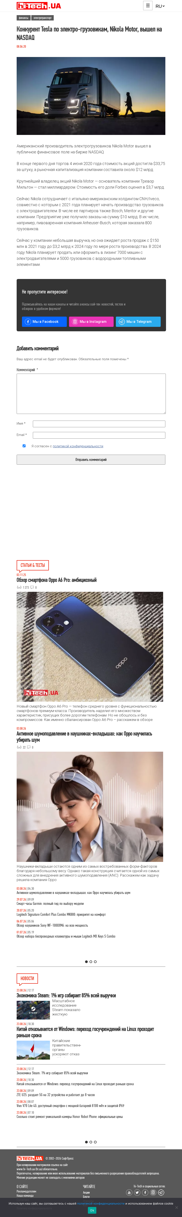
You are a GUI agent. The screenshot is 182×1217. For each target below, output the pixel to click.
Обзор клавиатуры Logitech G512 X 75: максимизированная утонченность (64, 903)
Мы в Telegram (139, 322)
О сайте (22, 1186)
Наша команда (25, 1195)
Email (22, 435)
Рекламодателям (26, 1191)
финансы (23, 18)
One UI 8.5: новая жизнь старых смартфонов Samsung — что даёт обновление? (68, 892)
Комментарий (27, 369)
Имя (21, 423)
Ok (92, 1210)
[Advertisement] (57, 523)
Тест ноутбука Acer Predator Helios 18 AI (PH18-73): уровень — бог (60, 936)
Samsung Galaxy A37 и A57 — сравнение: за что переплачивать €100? (62, 925)
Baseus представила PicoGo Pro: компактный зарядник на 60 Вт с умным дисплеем (71, 1116)
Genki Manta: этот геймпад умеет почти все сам (47, 1105)
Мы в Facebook (45, 322)
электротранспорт (42, 18)
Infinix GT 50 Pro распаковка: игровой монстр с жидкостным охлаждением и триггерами (74, 914)
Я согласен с (67, 446)
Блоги (86, 1197)
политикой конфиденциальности (78, 446)
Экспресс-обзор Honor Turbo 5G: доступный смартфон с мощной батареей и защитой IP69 (74, 1084)
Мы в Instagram (93, 322)
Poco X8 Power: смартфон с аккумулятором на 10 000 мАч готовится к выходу (67, 1095)
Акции (86, 1192)
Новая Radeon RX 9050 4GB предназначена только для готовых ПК (60, 1073)
